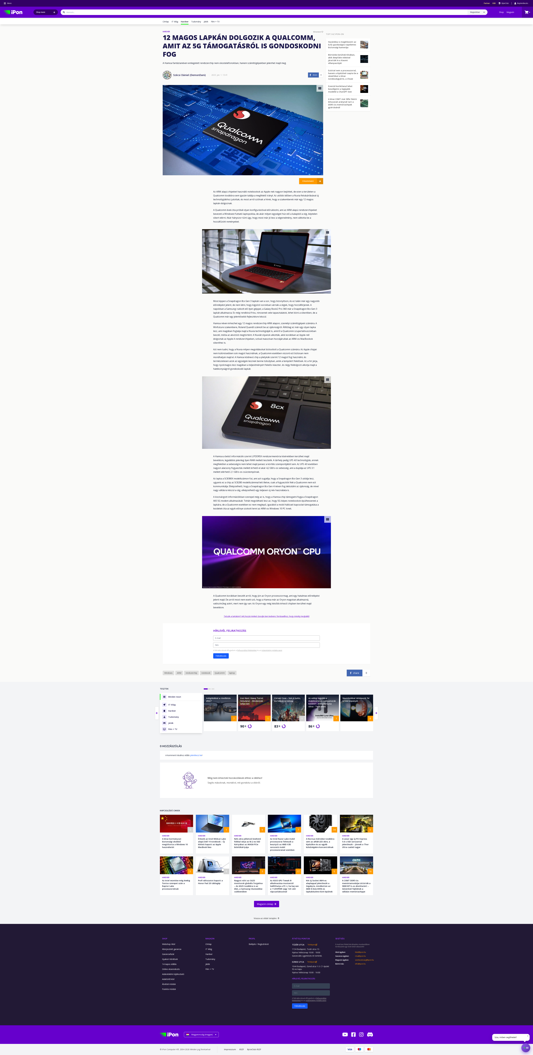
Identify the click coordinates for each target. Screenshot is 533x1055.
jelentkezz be (196, 755)
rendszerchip (191, 673)
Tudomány (196, 21)
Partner (487, 3)
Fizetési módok (169, 989)
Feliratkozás (221, 655)
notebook (206, 673)
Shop (501, 12)
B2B (494, 3)
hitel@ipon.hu (360, 952)
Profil (252, 938)
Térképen (311, 945)
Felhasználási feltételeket (247, 650)
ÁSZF (241, 1049)
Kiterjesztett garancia (171, 949)
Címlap (166, 21)
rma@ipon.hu (360, 956)
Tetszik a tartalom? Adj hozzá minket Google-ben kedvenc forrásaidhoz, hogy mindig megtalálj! (266, 616)
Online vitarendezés (171, 969)
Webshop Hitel (168, 944)
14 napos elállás (169, 964)
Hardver (165, 836)
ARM (179, 673)
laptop (232, 673)
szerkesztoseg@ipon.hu (364, 960)
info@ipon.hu (360, 964)
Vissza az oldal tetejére (265, 918)
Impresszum (230, 1049)
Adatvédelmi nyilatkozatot (272, 650)
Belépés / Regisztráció (259, 944)
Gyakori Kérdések (170, 959)
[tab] (206, 688)
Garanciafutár (168, 954)
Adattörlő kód (168, 979)
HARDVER (166, 32)
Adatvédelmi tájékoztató (173, 974)
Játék (206, 21)
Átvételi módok (169, 984)
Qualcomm (220, 673)
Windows (168, 673)
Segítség (340, 938)
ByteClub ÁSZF (254, 1049)
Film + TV (215, 21)
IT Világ (175, 21)
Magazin (510, 12)
